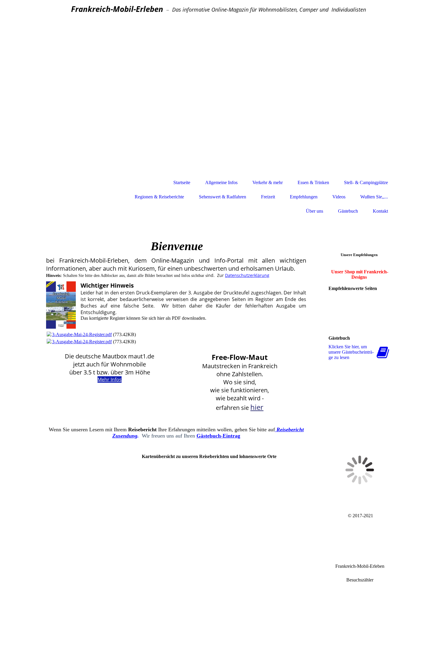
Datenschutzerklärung (247, 275)
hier (256, 407)
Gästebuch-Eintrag (218, 436)
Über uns (314, 211)
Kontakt (380, 211)
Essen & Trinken (313, 182)
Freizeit (268, 196)
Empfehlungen (303, 196)
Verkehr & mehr (267, 182)
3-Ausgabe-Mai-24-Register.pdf (82, 334)
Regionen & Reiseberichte (159, 196)
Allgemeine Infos (221, 182)
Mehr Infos (110, 379)
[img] (218, 97)
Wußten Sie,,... (374, 196)
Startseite (181, 182)
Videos (338, 196)
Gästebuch (348, 211)
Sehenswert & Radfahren (222, 196)
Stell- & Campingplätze (366, 182)
